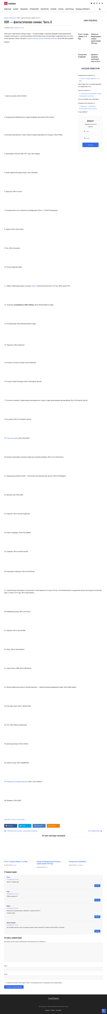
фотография (21, 819)
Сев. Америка (79, 865)
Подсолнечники (12, 438)
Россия (60, 9)
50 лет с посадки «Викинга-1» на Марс (83, 36)
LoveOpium (10, 3)
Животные (7, 9)
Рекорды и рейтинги (83, 9)
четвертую (47, 38)
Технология (44, 9)
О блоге (53, 1010)
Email (6, 974)
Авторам (58, 1010)
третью (40, 38)
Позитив (53, 9)
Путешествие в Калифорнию (82, 55)
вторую (35, 38)
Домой (6, 18)
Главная (47, 1010)
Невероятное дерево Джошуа (17, 781)
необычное (14, 819)
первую (29, 38)
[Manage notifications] (103, 1010)
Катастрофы (69, 9)
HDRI (8, 819)
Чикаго (33, 286)
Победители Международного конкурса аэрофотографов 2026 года (96, 38)
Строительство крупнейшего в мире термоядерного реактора (90, 95)
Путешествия (34, 9)
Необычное (24, 9)
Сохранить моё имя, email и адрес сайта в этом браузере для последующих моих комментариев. (34, 982)
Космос (15, 9)
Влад (8, 877)
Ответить (97, 885)
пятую (55, 38)
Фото (22, 27)
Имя (6, 966)
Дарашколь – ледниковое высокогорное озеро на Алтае (95, 57)
